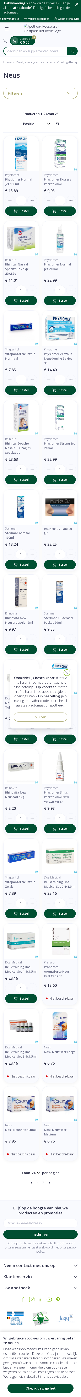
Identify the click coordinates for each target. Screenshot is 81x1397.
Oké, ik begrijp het (41, 1388)
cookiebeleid (59, 1376)
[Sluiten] (67, 673)
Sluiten (40, 717)
